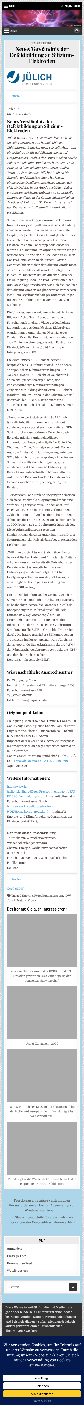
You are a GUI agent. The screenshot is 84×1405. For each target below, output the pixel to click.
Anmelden (14, 1248)
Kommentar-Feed (19, 1263)
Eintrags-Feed (17, 1256)
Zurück (16, 96)
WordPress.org (17, 1270)
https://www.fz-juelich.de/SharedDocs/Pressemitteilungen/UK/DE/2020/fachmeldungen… (41, 791)
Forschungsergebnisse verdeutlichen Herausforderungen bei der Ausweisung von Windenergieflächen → (42, 1205)
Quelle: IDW (15, 888)
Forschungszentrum (48, 895)
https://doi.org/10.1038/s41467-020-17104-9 (43, 761)
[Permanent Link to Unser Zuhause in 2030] (42, 1012)
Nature (21, 900)
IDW (68, 895)
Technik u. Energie (41, 43)
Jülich (11, 900)
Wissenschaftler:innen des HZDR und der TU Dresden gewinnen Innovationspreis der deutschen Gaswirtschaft (42, 975)
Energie (27, 895)
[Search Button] (77, 30)
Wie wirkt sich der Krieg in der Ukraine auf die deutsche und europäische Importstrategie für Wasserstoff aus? (42, 1111)
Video (32, 900)
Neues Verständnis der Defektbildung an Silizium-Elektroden (42, 54)
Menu (12, 6)
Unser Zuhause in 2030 (42, 1043)
